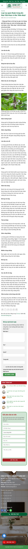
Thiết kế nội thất (6, 493)
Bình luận (5, 331)
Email (5, 352)
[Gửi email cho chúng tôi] (8, 510)
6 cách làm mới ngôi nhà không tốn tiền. (16, 391)
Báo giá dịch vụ (6, 498)
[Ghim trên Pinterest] (13, 309)
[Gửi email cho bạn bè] (11, 309)
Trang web (5, 359)
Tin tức (3, 10)
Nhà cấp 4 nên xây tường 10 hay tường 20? (15, 396)
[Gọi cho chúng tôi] (10, 510)
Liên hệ (4, 504)
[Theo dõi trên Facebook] (2, 510)
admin (14, 17)
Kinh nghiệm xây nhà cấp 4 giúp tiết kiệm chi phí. (16, 402)
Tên (4, 345)
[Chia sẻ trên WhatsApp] (2, 309)
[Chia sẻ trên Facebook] (5, 309)
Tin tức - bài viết (6, 501)
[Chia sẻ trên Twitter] (8, 309)
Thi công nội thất (7, 495)
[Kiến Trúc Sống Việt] (14, 5)
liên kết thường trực (6, 315)
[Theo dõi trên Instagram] (5, 510)
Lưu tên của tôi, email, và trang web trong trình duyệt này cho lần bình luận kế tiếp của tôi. (13, 369)
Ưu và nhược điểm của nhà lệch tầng (16, 386)
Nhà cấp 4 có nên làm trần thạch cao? (15, 407)
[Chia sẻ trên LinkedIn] (16, 309)
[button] (2, 5)
